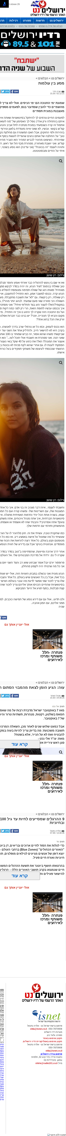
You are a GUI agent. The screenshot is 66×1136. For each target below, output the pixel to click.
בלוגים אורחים (7, 26)
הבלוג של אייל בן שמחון (50, 26)
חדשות (40, 20)
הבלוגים (43, 78)
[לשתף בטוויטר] (5, 92)
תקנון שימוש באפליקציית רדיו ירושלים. (42, 1041)
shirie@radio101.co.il (46, 1063)
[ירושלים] (46, 16)
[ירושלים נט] (41, 1003)
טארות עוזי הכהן (27, 26)
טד (57, 841)
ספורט (27, 20)
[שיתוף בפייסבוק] (14, 92)
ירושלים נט (57, 20)
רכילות (13, 20)
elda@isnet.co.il (38, 1029)
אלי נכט (55, 706)
